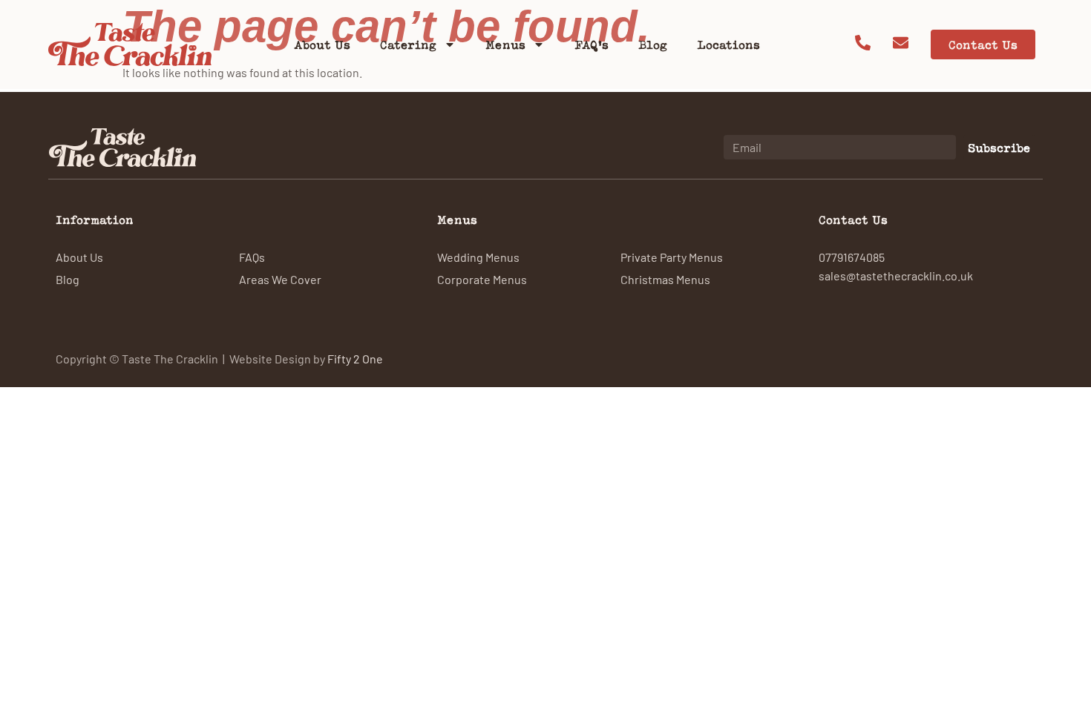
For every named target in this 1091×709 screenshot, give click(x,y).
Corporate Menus (482, 278)
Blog (652, 44)
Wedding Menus (478, 256)
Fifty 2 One (355, 358)
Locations (728, 44)
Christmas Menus (665, 278)
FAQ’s (591, 44)
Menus (505, 44)
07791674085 (852, 256)
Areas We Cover (280, 278)
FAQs (252, 256)
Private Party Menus (671, 256)
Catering (408, 44)
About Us (322, 44)
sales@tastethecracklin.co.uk (896, 275)
